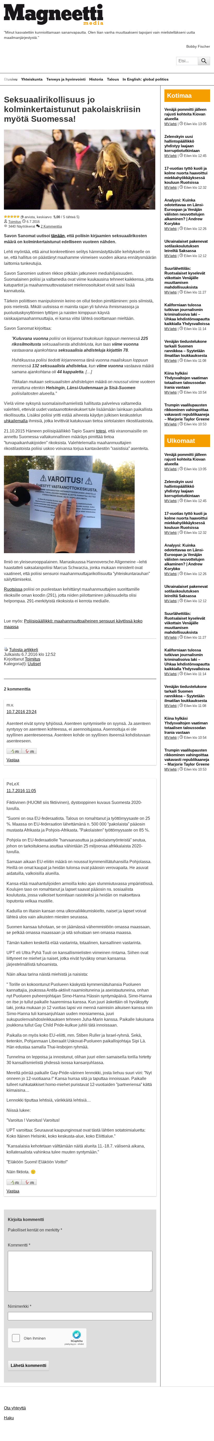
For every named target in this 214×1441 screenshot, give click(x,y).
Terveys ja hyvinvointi (66, 79)
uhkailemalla (16, 421)
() (17, 751)
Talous (113, 79)
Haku (9, 1418)
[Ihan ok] (11, 216)
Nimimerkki (19, 1306)
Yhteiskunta (32, 79)
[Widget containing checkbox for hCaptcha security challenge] (47, 1338)
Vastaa (13, 760)
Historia (96, 79)
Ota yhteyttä (15, 1408)
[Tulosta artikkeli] (6, 650)
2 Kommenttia (51, 226)
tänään (58, 236)
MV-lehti (170, 124)
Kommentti (19, 1245)
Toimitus (14, 222)
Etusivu (10, 79)
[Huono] (5, 216)
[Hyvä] (14, 216)
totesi (101, 431)
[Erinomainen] (18, 216)
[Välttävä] (8, 216)
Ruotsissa (13, 589)
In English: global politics (146, 79)
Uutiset (34, 664)
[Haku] (204, 61)
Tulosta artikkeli (23, 650)
